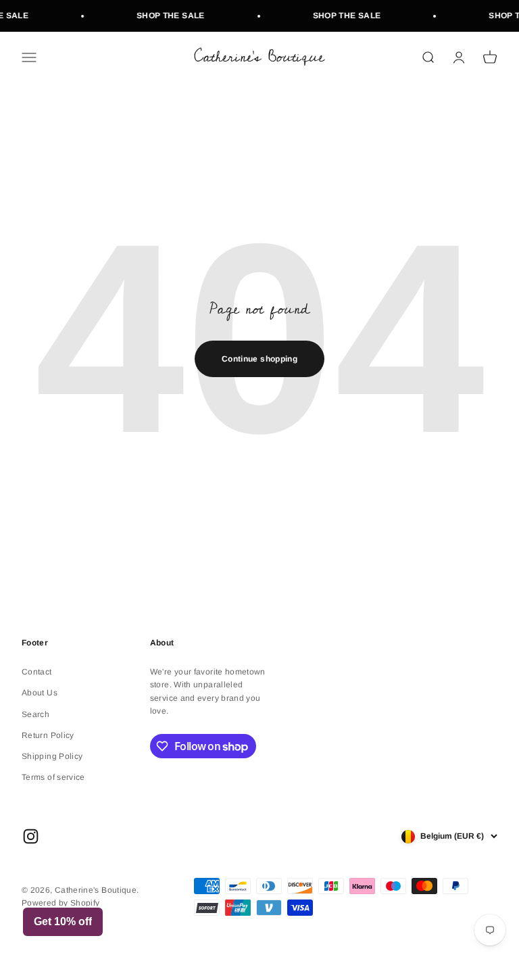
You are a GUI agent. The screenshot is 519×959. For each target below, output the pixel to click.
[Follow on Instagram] (31, 836)
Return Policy (48, 735)
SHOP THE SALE (166, 15)
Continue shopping (259, 359)
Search (35, 714)
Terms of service (53, 777)
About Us (39, 692)
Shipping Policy (52, 756)
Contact (37, 672)
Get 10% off (63, 921)
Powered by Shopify (60, 903)
